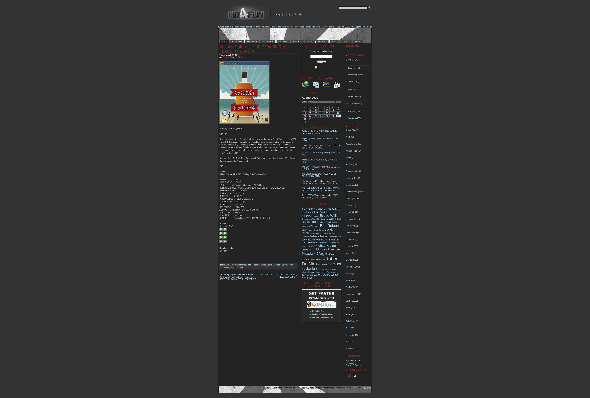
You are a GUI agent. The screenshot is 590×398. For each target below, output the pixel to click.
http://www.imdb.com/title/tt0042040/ (248, 185)
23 (305, 116)
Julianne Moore (318, 236)
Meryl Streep (308, 246)
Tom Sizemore (332, 272)
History (349, 239)
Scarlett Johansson (328, 269)
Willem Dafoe (322, 274)
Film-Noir (350, 226)
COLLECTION (267, 41)
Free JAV (350, 363)
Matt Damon (333, 243)
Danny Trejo (310, 221)
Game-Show (351, 233)
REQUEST (297, 41)
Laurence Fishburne (312, 239)
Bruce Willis (329, 216)
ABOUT (358, 41)
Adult (348, 137)
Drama (349, 198)
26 (321, 116)
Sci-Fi (348, 301)
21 (333, 113)
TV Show (350, 81)
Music (348, 253)
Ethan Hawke (308, 230)
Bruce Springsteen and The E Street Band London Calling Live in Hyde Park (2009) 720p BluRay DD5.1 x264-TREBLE (237, 276)
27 (327, 116)
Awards (349, 164)
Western (241, 57)
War (347, 342)
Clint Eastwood (322, 219)
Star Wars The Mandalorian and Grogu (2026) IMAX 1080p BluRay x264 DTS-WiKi (321, 182)
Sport (348, 314)
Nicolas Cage (314, 253)
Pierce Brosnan (318, 259)
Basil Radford (254, 265)
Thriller (349, 335)
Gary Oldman (319, 230)
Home (224, 41)
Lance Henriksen (334, 237)
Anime (348, 157)
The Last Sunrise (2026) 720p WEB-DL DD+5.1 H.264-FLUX (319, 175)
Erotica (349, 205)
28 (333, 116)
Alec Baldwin (310, 209)
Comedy (226, 57)
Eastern (351, 68)
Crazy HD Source (353, 365)
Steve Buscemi (308, 272)
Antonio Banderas (320, 212)
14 (333, 110)
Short (348, 307)
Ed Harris (314, 226)
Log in (348, 50)
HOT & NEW (237, 41)
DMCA (334, 41)
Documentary (352, 192)
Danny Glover (335, 219)
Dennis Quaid (325, 222)
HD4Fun (367, 388)
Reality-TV (350, 287)
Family (349, 212)
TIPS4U (310, 41)
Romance (350, 294)
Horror (348, 246)
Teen (348, 328)
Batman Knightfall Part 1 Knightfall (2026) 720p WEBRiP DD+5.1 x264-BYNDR (320, 189)
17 (310, 113)
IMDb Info (223, 166)
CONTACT (346, 41)
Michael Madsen (309, 250)
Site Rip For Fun (353, 360)
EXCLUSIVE (252, 41)
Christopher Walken (309, 219)
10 (310, 110)
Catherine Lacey (280, 265)
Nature (349, 273)
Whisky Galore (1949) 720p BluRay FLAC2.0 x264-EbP (252, 49)
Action (348, 130)
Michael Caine (325, 246)
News (348, 280)
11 (316, 110)
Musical (349, 260)
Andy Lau (324, 209)
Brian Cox (315, 216)
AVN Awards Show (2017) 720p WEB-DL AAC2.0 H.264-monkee (320, 132)
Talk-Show (350, 321)
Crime (348, 185)
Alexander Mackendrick (235, 265)
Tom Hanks (321, 272)
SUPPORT (322, 41)
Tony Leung (307, 275)
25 (316, 116)
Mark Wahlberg (319, 243)
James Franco (315, 233)
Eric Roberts (330, 226)
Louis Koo (307, 242)
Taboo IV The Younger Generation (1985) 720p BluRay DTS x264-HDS (320, 196)
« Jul (304, 122)
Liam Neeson (330, 239)
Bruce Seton (266, 265)
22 (338, 113)
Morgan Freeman (328, 249)
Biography (350, 171)
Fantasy (349, 219)
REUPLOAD (283, 41)
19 (321, 113)
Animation (350, 151)
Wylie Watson (237, 267)
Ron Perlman (322, 265)
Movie (233, 57)
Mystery (349, 267)
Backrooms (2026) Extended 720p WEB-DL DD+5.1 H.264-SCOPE (321, 146)
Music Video (351, 103)
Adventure (350, 144)
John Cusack (326, 233)
